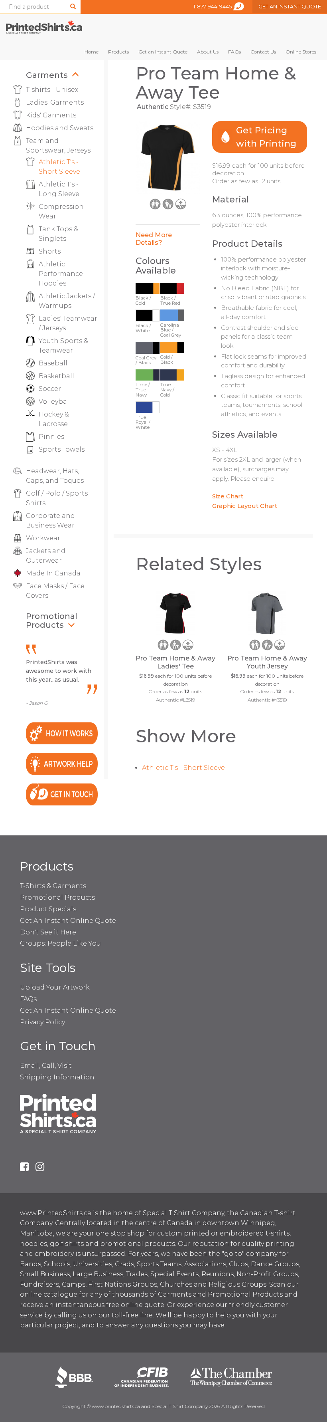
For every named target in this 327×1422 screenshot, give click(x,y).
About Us (208, 52)
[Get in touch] (62, 794)
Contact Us (263, 52)
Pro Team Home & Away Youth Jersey (267, 662)
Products (118, 52)
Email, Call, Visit (46, 1065)
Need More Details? (154, 239)
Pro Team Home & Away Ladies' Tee (175, 662)
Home (91, 52)
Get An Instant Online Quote (68, 920)
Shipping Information (57, 1077)
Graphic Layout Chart (244, 506)
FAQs (234, 52)
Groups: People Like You (60, 943)
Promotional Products (51, 620)
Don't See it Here (48, 932)
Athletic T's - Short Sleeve (183, 767)
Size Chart (227, 496)
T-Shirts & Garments (53, 886)
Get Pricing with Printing (266, 137)
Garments (47, 75)
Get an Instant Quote (162, 52)
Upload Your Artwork (55, 987)
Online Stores (301, 52)
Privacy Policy (42, 1022)
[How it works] (62, 733)
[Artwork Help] (62, 763)
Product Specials (48, 909)
